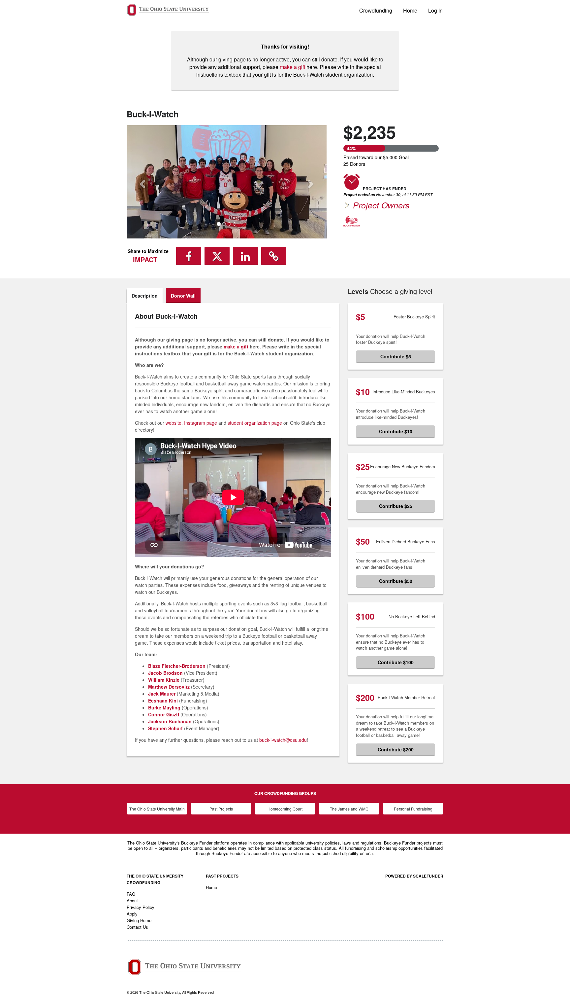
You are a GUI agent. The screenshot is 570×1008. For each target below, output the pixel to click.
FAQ (131, 894)
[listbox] (227, 181)
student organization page (255, 422)
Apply (132, 914)
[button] (142, 181)
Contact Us (137, 927)
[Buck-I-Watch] (351, 221)
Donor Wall (183, 295)
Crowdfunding (375, 10)
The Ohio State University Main (157, 808)
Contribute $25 (395, 506)
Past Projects (221, 808)
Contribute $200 (396, 749)
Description (145, 295)
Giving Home (139, 920)
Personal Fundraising (413, 808)
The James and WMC (349, 808)
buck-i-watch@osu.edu (283, 740)
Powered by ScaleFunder (414, 876)
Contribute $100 (396, 662)
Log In (435, 10)
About (132, 900)
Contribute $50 (395, 581)
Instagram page (200, 422)
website (173, 422)
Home (410, 10)
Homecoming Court (285, 808)
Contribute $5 (395, 356)
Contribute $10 (395, 431)
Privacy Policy (140, 907)
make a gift (292, 67)
